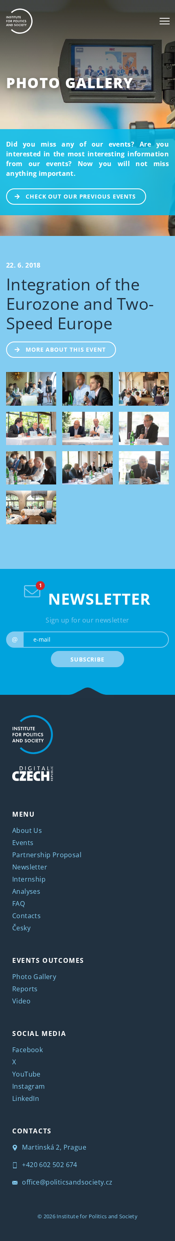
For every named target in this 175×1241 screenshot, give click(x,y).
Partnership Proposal (46, 854)
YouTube (26, 1074)
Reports (25, 988)
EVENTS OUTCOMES (48, 960)
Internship (29, 879)
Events (22, 842)
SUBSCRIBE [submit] (87, 659)
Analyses (26, 891)
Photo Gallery (69, 82)
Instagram (28, 1086)
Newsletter (29, 867)
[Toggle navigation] (164, 21)
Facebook (27, 1049)
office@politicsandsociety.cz (66, 1182)
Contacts (26, 915)
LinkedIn (25, 1098)
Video (21, 1001)
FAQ (18, 903)
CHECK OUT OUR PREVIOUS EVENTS (81, 196)
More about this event (66, 349)
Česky (21, 927)
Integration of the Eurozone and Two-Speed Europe (80, 303)
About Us (27, 830)
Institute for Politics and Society (97, 1216)
